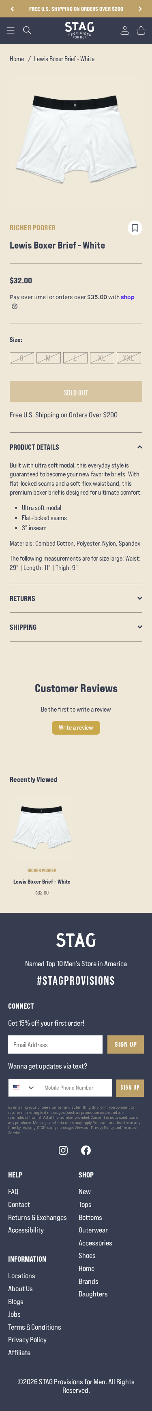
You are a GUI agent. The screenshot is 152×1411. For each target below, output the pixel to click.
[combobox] (22, 1087)
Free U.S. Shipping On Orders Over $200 (76, 8)
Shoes (87, 1255)
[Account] (124, 30)
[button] (140, 9)
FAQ (13, 1191)
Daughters (93, 1294)
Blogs (16, 1301)
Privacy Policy (27, 1339)
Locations (21, 1275)
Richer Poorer (33, 227)
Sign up (130, 1088)
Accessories (95, 1243)
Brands (88, 1281)
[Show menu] (10, 30)
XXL (129, 358)
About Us (20, 1288)
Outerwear (93, 1230)
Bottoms (90, 1217)
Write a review (76, 727)
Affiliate (19, 1352)
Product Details (34, 446)
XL (102, 358)
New (85, 1191)
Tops (85, 1204)
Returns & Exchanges (37, 1217)
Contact (19, 1204)
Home (17, 59)
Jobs (14, 1314)
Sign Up (126, 1044)
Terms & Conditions (34, 1327)
